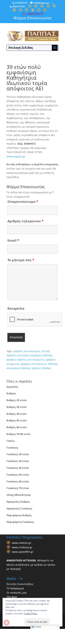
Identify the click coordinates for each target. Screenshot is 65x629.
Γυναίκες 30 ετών (17, 461)
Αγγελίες (12, 386)
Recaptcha (15, 308)
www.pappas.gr (15, 156)
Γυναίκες (12, 447)
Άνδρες (11, 393)
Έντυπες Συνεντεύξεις (19, 584)
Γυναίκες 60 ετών (17, 481)
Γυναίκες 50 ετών (17, 474)
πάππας (52, 364)
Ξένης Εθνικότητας (18, 495)
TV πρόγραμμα (15, 588)
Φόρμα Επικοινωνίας (32, 17)
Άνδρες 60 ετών (16, 427)
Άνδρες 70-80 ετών (18, 434)
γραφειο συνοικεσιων (34, 364)
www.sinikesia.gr (22, 547)
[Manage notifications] (6, 622)
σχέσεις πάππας (41, 368)
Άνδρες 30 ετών (16, 407)
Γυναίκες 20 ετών (17, 454)
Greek (37, 626)
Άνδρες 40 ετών (16, 413)
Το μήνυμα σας (20, 260)
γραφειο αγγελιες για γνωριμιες (25, 359)
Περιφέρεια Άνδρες (19, 515)
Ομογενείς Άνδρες (18, 501)
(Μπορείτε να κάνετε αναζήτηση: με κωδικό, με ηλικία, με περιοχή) (30, 565)
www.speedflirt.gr (22, 551)
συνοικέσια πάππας (18, 368)
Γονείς (10, 440)
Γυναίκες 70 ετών (17, 488)
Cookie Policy (30, 613)
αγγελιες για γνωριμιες (27, 351)
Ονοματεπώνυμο (22, 201)
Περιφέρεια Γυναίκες (20, 522)
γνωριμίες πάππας (41, 355)
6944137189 (18, 6)
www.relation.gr (21, 543)
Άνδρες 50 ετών (16, 420)
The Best (11, 597)
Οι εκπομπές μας (16, 592)
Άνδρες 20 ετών (16, 400)
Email (13, 240)
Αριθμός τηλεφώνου (25, 221)
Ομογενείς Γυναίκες (19, 508)
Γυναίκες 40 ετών (17, 468)
